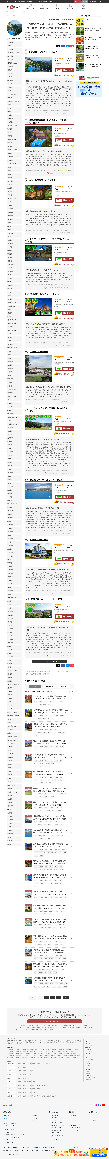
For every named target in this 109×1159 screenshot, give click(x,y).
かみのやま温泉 (11, 163)
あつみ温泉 (10, 156)
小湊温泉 (9, 295)
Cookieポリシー (75, 1147)
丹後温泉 (9, 636)
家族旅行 (36, 735)
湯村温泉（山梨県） (12, 347)
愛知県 (56, 821)
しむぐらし (35, 1121)
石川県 (56, 897)
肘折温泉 (9, 177)
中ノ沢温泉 (10, 209)
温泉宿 (59, 732)
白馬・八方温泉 (11, 396)
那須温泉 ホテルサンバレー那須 (46, 599)
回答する (77, 1)
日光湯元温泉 (11, 222)
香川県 (24, 1092)
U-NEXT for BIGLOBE (12, 1139)
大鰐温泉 (9, 87)
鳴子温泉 (9, 108)
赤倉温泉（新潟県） (12, 424)
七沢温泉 (9, 316)
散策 (58, 835)
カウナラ (88, 1069)
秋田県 (38, 1063)
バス (45, 838)
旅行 (64, 732)
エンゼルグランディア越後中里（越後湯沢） (48, 409)
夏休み (44, 704)
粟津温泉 (9, 469)
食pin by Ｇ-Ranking (90, 1077)
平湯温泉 (9, 566)
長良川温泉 (10, 580)
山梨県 (19, 1074)
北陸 (51, 746)
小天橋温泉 (10, 629)
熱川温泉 (9, 559)
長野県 (24, 1074)
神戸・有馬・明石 (48, 869)
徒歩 (49, 838)
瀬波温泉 (9, 445)
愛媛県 (29, 1092)
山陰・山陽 (57, 849)
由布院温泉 (10, 820)
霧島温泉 (9, 844)
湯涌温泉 (9, 479)
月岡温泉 (9, 420)
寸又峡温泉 (10, 545)
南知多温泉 (10, 590)
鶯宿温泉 (9, 97)
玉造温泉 (9, 708)
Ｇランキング (89, 1051)
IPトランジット (55, 1132)
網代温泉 (9, 507)
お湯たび (88, 1057)
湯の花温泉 (10, 642)
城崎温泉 (9, 646)
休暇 (35, 930)
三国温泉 (9, 490)
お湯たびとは (89, 1043)
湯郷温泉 (9, 722)
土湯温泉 (9, 205)
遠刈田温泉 (10, 118)
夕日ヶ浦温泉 (11, 639)
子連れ (50, 701)
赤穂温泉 (9, 653)
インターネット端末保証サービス (15, 1134)
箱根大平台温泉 (11, 323)
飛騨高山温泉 (11, 576)
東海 (61, 701)
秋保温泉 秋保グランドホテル (44, 294)
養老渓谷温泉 (11, 306)
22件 (68, 60)
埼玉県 (19, 1071)
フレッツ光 (54, 1120)
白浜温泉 (9, 677)
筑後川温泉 (10, 757)
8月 (64, 729)
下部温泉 (9, 340)
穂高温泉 (9, 410)
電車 (41, 838)
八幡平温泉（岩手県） (13, 101)
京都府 (24, 1085)
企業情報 (71, 1112)
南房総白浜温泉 (11, 302)
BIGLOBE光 (9, 1118)
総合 (52, 691)
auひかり (8, 1121)
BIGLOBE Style (75, 1127)
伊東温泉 (9, 497)
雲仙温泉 (9, 774)
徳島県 (19, 1092)
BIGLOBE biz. (55, 1115)
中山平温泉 (10, 122)
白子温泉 (9, 299)
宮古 (64, 924)
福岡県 (19, 1096)
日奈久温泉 (10, 806)
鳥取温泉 (9, 701)
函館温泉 (9, 77)
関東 (53, 810)
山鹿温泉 (9, 813)
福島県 (56, 729)
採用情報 (73, 1125)
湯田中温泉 (10, 413)
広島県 (63, 849)
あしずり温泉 (11, 754)
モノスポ (88, 1065)
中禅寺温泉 (10, 233)
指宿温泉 (9, 840)
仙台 (61, 760)
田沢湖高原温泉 (11, 139)
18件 (68, 359)
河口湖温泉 (10, 337)
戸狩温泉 (9, 386)
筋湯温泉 (9, 826)
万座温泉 (9, 254)
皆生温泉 (9, 698)
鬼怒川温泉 (10, 219)
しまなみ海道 (50, 852)
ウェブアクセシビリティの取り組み (31, 1147)
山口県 (38, 1088)
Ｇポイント (88, 1049)
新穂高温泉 (10, 570)
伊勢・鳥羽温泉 (11, 597)
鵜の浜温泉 (10, 434)
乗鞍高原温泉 (11, 393)
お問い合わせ (7, 1147)
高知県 (34, 1092)
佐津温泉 (9, 663)
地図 (58, 65)
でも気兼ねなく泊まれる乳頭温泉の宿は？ (49, 399)
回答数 (38, 691)
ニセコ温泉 (10, 73)
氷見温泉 (9, 459)
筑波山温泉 (10, 285)
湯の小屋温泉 (11, 281)
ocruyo (87, 1055)
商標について (39, 1150)
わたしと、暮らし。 (91, 1059)
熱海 (61, 777)
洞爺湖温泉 (10, 70)
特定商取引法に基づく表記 (10, 1150)
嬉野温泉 (9, 764)
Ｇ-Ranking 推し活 (90, 1075)
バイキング (47, 810)
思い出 (58, 986)
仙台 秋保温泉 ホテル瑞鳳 (42, 180)
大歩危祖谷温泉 (11, 740)
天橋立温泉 (10, 618)
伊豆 (41, 958)
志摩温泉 (9, 601)
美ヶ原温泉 (10, 361)
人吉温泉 (9, 802)
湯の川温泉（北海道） (13, 52)
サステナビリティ (76, 1120)
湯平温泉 (9, 837)
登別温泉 (9, 45)
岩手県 (29, 1063)
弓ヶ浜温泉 (10, 556)
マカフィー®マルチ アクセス (58, 1136)
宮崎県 (43, 1096)
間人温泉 (9, 632)
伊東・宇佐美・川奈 (48, 958)
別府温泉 (9, 816)
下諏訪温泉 (10, 379)
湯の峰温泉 (10, 688)
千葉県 (24, 1071)
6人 (49, 835)
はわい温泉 (10, 705)
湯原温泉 (9, 719)
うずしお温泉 (11, 656)
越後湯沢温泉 (11, 438)
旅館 (46, 883)
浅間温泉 (9, 358)
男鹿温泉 (9, 136)
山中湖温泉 (10, 344)
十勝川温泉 (10, 49)
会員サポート (95, 1120)
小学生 (56, 701)
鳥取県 (19, 1088)
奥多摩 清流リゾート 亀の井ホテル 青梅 (49, 240)
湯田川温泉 (10, 181)
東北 (51, 729)
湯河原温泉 (10, 313)
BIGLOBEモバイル (11, 1123)
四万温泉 (9, 257)
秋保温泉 (9, 111)
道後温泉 (9, 750)
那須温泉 (9, 236)
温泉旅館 (36, 886)
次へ (66, 997)
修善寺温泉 (10, 500)
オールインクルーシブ (45, 899)
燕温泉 (9, 448)
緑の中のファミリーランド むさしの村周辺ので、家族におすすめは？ (58, 170)
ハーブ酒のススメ (90, 1079)
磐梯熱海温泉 (11, 212)
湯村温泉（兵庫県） (12, 670)
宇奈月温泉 (10, 455)
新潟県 (29, 1074)
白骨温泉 (9, 354)
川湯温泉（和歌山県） (13, 684)
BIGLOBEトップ (49, 1150)
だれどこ (88, 1053)
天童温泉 (9, 170)
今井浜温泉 (10, 524)
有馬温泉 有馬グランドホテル (43, 52)
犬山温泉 (9, 583)
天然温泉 (59, 810)
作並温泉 (9, 115)
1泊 (52, 718)
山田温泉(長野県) (12, 417)
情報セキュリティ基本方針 (27, 1150)
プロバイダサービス (56, 1123)
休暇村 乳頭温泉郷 (39, 351)
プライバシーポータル (63, 1147)
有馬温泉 (9, 649)
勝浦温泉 (9, 681)
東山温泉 (9, 188)
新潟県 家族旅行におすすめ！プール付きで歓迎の (53, 470)
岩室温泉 (9, 431)
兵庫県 (36, 869)
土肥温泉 (9, 549)
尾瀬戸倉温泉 (11, 264)
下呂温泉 (9, 563)
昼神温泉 (9, 403)
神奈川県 (62, 715)
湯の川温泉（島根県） (13, 715)
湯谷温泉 (9, 594)
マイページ (93, 1)
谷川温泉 (9, 274)
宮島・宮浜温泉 (11, 726)
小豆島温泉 (10, 747)
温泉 (44, 732)
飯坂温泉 (9, 195)
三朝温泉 (9, 695)
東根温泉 (9, 174)
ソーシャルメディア (76, 1130)
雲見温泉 (9, 542)
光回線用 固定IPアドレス (57, 1125)
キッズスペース (46, 766)
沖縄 (60, 924)
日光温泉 (9, 240)
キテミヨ (88, 1061)
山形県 (43, 1063)
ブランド (73, 1118)
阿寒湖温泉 (10, 56)
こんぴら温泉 (11, 743)
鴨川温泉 (9, 292)
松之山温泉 (10, 452)
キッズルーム (37, 766)
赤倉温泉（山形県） (12, 149)
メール (93, 1118)
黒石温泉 (9, 90)
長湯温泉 (9, 830)
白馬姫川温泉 (11, 399)
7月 (60, 729)
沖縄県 (36, 927)
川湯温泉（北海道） (12, 63)
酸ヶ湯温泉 (10, 80)
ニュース (73, 1123)
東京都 (29, 1071)
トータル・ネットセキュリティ (14, 1137)
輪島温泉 (9, 483)
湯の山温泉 (10, 611)
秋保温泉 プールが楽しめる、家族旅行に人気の (52, 230)
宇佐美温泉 (10, 528)
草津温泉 (9, 247)
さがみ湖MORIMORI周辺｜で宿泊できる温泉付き (53, 285)
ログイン (100, 1)
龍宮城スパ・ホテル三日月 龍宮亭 (46, 480)
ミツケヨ (88, 1071)
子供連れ (41, 701)
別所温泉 (9, 406)
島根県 (24, 1088)
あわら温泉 (10, 486)
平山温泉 (9, 809)
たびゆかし (88, 1073)
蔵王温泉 (9, 143)
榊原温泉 (9, 604)
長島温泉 (9, 608)
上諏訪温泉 (10, 372)
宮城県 (56, 760)
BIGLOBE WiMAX (10, 1126)
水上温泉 (9, 278)
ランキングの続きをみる (49, 661)
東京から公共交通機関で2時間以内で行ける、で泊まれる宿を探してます (57, 531)
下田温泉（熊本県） (12, 792)
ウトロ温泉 (10, 59)
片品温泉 (9, 268)
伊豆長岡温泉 (11, 518)
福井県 (61, 793)
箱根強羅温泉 (11, 327)
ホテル (49, 704)
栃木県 (19, 1067)
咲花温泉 (9, 441)
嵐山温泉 (9, 622)
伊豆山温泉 (10, 514)
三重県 (36, 704)
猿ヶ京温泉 (10, 271)
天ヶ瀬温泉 (10, 823)
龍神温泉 (9, 691)
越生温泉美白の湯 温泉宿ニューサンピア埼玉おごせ (48, 121)
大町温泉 (9, 365)
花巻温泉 (9, 104)
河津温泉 (9, 535)
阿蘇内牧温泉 (11, 785)
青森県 (24, 1063)
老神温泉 (9, 261)
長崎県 (29, 1096)
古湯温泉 (9, 771)
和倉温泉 (9, 462)
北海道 (19, 1063)
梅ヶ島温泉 (10, 531)
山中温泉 (9, 465)
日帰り (61, 824)
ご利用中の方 (93, 1112)
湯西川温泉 (10, 243)
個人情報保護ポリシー (49, 1147)
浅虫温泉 (9, 84)
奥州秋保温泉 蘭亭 (39, 539)
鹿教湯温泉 (10, 368)
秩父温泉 (9, 288)
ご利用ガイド (89, 1045)
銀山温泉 (9, 146)
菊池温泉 (9, 788)
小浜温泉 (9, 778)
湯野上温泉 (10, 215)
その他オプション (10, 1142)
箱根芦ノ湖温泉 (11, 320)
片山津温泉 (10, 472)
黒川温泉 (9, 781)
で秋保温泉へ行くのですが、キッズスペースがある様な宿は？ (54, 590)
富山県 (56, 746)
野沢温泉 (9, 351)
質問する (85, 1)
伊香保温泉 (10, 250)
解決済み (63, 686)
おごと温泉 (10, 615)
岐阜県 (24, 1081)
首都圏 (56, 715)
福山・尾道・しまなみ (39, 852)
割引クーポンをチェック (65, 75)
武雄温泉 (9, 767)
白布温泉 (9, 167)
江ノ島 (62, 911)
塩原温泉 (9, 226)
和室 (61, 883)
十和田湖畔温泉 (11, 94)
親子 (46, 701)
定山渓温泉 (10, 42)
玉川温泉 (9, 132)
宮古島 (41, 927)
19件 (68, 249)
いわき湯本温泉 (11, 198)
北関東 (51, 807)
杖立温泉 (9, 799)
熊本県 (34, 1096)
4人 (48, 969)
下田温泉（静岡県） (12, 504)
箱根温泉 (9, 309)
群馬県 (24, 1067)
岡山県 (29, 1088)
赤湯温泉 (9, 153)
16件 (68, 606)
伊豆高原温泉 (11, 511)
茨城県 (29, 1067)
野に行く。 (88, 1067)
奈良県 (38, 1085)
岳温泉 (9, 202)
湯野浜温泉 (10, 184)
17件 (68, 418)
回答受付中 (49, 686)
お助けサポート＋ (10, 1132)
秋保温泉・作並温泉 (39, 763)
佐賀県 (24, 1096)
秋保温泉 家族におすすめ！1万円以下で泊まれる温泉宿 (53, 343)
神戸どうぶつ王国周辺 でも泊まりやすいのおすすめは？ (55, 110)
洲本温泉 (9, 667)
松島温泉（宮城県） (12, 125)
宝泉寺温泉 (10, 833)
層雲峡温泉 (10, 66)
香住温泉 (9, 660)
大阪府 (29, 1085)
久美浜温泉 (10, 625)
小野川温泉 (10, 160)
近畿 (61, 866)
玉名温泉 (9, 795)
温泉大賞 (34, 1118)
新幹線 (36, 838)
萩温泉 (9, 733)
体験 (65, 897)
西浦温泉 (9, 587)
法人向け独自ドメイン (57, 1139)
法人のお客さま (53, 1112)
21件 (68, 130)
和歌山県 (44, 1085)
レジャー (42, 855)
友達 (35, 835)
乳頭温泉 (9, 129)
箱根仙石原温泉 (11, 330)
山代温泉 (9, 476)
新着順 (33, 691)
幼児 (40, 835)
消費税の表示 (16, 1147)
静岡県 (56, 777)
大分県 (38, 1096)
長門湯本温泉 (11, 729)
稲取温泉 (9, 521)
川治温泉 (9, 229)
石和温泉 (9, 334)
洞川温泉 (9, 674)
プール (48, 732)
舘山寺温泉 (10, 538)
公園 (60, 958)
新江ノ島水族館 (38, 913)
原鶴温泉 (9, 761)
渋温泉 (9, 375)
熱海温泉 (9, 493)
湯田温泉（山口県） (12, 736)
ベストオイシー (89, 1063)
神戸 (41, 869)
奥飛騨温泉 (10, 573)
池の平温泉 (10, 427)
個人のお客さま (8, 1112)
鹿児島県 (48, 1096)
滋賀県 (19, 1085)
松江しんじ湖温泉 (12, 712)
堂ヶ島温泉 (10, 552)
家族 (35, 701)
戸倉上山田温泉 (11, 389)
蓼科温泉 (9, 382)
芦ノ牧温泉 (10, 191)
